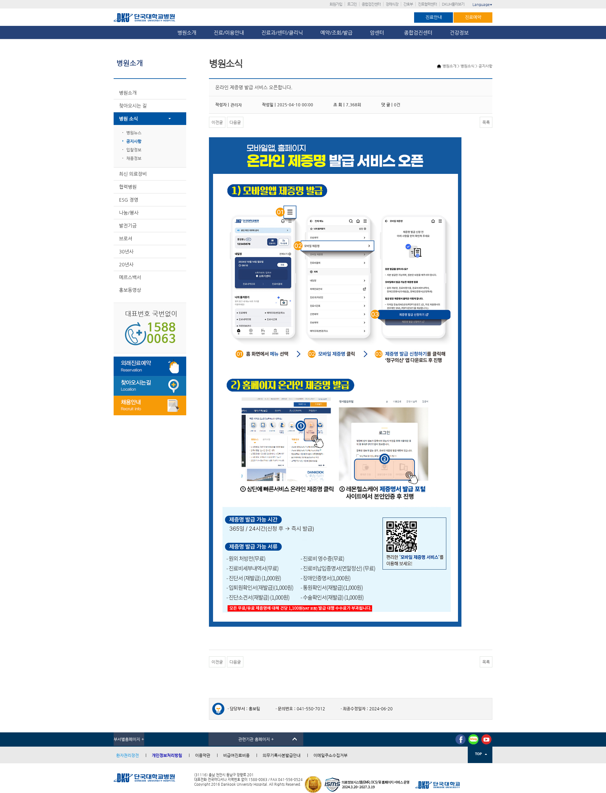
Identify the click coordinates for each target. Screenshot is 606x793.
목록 (486, 122)
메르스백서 (130, 277)
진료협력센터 (427, 4)
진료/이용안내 (229, 33)
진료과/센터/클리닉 (282, 33)
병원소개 (186, 33)
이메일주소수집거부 (330, 755)
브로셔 (125, 238)
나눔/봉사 (129, 212)
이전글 (217, 122)
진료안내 (433, 17)
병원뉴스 (133, 132)
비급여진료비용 (236, 755)
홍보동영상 (130, 290)
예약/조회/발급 (336, 33)
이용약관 (202, 755)
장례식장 (392, 4)
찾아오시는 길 (133, 105)
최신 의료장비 (133, 173)
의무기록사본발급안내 (281, 755)
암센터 (378, 33)
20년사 (126, 264)
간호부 (408, 4)
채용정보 (133, 158)
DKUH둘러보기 (453, 4)
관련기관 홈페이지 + (256, 739)
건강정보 (459, 33)
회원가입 (336, 4)
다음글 (235, 122)
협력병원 (128, 186)
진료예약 (473, 17)
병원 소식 (128, 118)
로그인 (352, 4)
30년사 (126, 251)
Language (482, 4)
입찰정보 (133, 149)
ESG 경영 (128, 199)
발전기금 (128, 225)
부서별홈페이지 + (129, 739)
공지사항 (133, 141)
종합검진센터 (371, 4)
